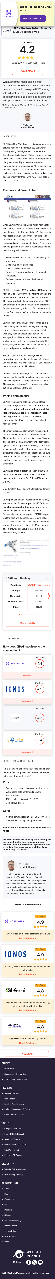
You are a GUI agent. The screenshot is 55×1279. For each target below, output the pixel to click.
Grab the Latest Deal (33, 18)
